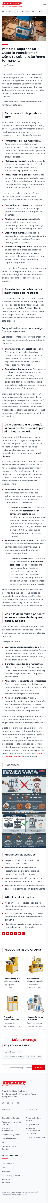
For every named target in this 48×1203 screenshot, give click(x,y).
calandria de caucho (13, 1052)
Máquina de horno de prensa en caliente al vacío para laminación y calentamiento (35, 1018)
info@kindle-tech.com (17, 1091)
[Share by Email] (19, 933)
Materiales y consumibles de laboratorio (33, 1131)
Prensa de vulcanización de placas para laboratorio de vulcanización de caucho (11, 1018)
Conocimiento (8, 1164)
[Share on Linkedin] (7, 933)
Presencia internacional (7, 1129)
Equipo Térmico (32, 1124)
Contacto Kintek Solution (9, 1147)
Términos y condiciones (7, 1180)
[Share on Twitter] (11, 933)
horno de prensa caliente (14, 1057)
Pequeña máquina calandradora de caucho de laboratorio (12, 979)
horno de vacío (35, 1057)
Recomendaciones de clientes (11, 1123)
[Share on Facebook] (3, 933)
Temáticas (6, 1171)
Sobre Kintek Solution (11, 1118)
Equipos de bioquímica (35, 1137)
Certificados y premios (12, 1135)
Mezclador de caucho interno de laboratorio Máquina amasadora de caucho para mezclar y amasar (22, 871)
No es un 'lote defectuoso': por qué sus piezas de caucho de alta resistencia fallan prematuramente (25, 906)
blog (10, 11)
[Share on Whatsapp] (23, 933)
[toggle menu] (44, 4)
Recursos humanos (10, 1138)
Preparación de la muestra (33, 1119)
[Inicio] (3, 11)
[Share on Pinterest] (15, 933)
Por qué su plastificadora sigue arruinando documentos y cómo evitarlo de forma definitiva (25, 916)
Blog (4, 1142)
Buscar (38, 1067)
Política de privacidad (11, 1175)
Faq (3, 1167)
